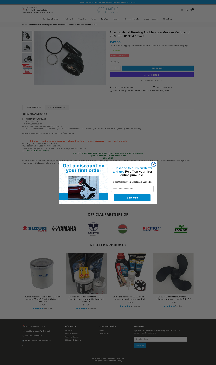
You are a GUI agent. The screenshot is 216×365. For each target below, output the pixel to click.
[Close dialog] (153, 164)
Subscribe (132, 198)
